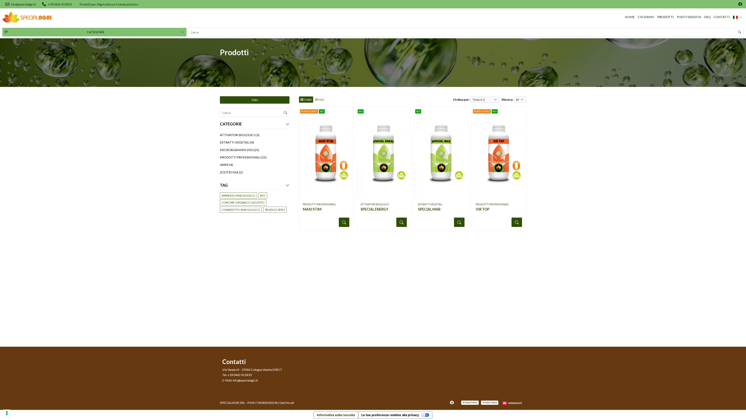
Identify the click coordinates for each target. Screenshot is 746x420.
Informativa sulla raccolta (336, 415)
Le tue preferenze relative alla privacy (390, 415)
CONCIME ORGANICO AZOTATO (243, 202)
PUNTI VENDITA (689, 17)
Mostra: (507, 99)
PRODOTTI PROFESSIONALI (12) (243, 157)
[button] (737, 17)
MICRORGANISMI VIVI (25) (239, 150)
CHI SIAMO (646, 17)
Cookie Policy (490, 402)
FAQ (707, 17)
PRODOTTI (665, 17)
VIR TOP (482, 209)
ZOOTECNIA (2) (231, 172)
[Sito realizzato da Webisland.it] (512, 402)
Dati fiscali (287, 402)
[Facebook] (740, 4)
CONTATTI (722, 17)
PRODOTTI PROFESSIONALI (319, 204)
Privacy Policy (470, 402)
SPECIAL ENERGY (374, 209)
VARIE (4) (226, 164)
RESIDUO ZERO (275, 209)
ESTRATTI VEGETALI (430, 204)
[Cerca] (740, 32)
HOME (630, 17)
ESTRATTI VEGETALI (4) (237, 142)
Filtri (255, 100)
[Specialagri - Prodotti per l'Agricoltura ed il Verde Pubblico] (27, 17)
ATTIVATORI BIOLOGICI (375, 204)
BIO (262, 195)
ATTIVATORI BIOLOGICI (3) (239, 135)
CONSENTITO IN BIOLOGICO (241, 209)
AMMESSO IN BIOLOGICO (238, 195)
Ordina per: (461, 99)
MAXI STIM (312, 209)
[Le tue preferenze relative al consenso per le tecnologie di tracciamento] (6, 413)
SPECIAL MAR (429, 209)
